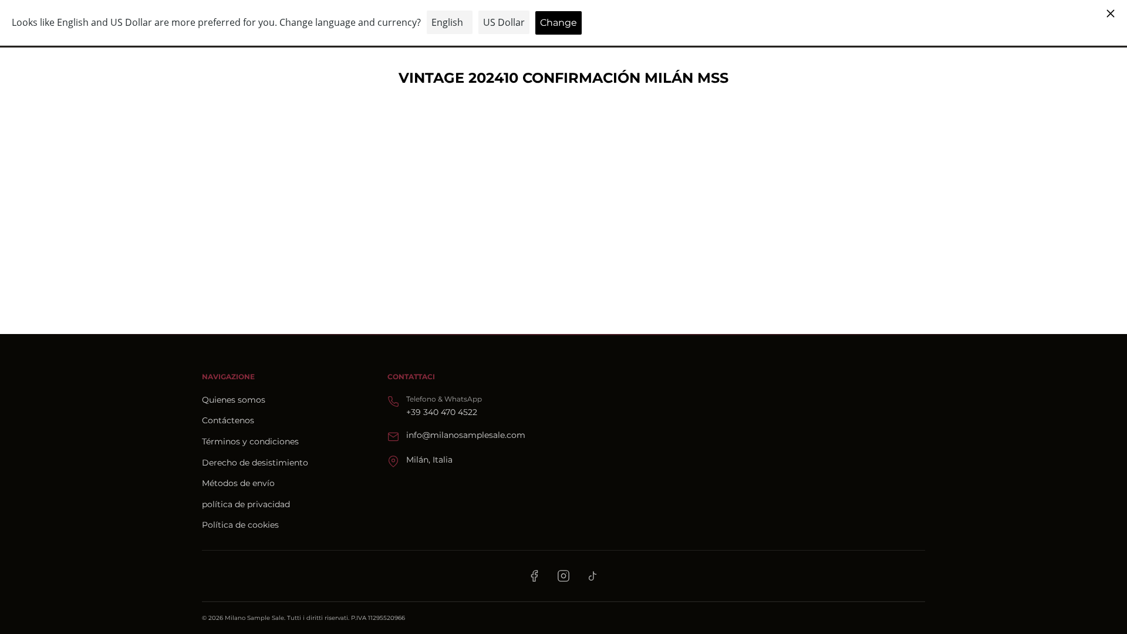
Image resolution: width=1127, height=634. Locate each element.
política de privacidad (246, 504)
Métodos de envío (238, 483)
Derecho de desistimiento (255, 462)
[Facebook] (534, 575)
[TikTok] (592, 575)
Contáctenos (228, 420)
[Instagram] (563, 575)
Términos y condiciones (250, 441)
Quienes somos (233, 399)
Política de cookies (240, 525)
